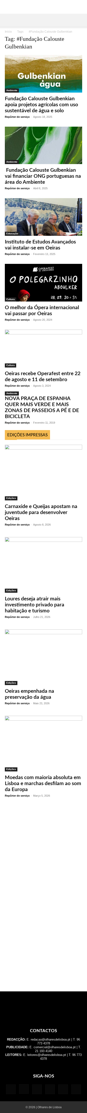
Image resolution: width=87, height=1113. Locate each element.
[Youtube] (76, 1089)
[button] (8, 20)
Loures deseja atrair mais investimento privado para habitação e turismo (34, 604)
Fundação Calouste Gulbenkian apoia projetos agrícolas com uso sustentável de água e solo (41, 104)
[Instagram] (24, 1089)
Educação (12, 233)
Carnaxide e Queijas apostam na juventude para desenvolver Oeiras (41, 512)
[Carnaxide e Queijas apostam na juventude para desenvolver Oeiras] (43, 472)
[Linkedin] (37, 1089)
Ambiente (11, 90)
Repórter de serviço (17, 116)
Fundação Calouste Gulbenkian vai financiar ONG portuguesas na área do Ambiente (43, 176)
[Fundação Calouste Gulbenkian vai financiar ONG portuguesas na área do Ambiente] (43, 145)
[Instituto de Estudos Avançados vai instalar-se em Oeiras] (43, 217)
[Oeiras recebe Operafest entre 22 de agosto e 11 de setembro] (43, 348)
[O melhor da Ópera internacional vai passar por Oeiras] (43, 283)
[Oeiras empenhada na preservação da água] (43, 657)
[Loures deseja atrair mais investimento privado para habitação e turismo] (43, 565)
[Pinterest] (50, 1089)
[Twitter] (63, 1089)
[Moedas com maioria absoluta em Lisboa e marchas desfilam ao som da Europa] (43, 743)
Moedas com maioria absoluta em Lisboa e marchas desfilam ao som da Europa (43, 783)
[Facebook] (11, 1089)
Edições (11, 498)
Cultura (10, 299)
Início (8, 31)
